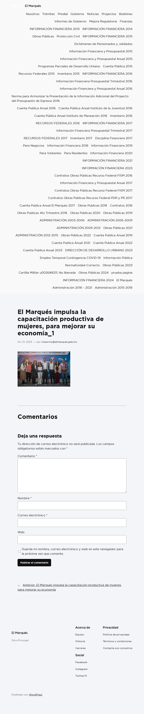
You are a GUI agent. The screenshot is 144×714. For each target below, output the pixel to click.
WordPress (35, 694)
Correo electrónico (32, 515)
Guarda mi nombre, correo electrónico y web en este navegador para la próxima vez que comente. (72, 551)
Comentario (27, 456)
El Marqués (33, 6)
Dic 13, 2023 (25, 341)
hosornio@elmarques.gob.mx (59, 341)
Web (21, 532)
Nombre (25, 498)
